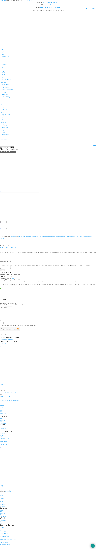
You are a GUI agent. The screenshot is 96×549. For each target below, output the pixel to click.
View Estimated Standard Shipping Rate (8, 247)
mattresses (62, 236)
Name (1, 320)
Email (1, 322)
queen (73, 236)
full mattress (36, 236)
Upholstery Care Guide (5, 544)
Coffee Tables (6, 96)
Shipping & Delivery (4, 438)
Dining (2, 71)
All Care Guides (3, 446)
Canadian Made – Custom (7, 86)
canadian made (21, 236)
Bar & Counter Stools (6, 79)
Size (1, 266)
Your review (3, 317)
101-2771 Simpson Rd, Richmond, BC (51, 2)
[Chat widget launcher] (93, 546)
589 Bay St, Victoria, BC (50, 4)
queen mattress (79, 236)
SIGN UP (94, 8)
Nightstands (4, 64)
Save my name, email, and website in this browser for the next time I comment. (19, 325)
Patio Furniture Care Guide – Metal (7, 541)
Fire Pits (3, 117)
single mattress (86, 236)
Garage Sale (3, 124)
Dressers (4, 66)
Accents (2, 49)
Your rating (2, 307)
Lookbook (2, 503)
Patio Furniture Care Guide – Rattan (8, 539)
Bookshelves (4, 106)
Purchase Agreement (4, 440)
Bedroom (3, 61)
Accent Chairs (5, 92)
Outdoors (2, 500)
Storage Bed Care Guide (5, 545)
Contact (94, 145)
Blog (1, 418)
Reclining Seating (5, 87)
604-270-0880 (3, 0)
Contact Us (2, 420)
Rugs (3, 51)
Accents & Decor (5, 125)
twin (91, 236)
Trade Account (4, 139)
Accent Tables (5, 94)
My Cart (1, 435)
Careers (1, 421)
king (40, 236)
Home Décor (4, 57)
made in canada (51, 236)
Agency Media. (8, 491)
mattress (58, 236)
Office (2, 104)
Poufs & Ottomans (6, 101)
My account (89, 8)
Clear (12, 266)
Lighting (3, 52)
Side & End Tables (7, 97)
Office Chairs (4, 109)
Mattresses (4, 67)
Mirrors (3, 54)
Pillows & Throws (5, 56)
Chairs (3, 74)
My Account (2, 433)
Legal (1, 430)
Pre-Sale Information (4, 443)
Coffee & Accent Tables (7, 130)
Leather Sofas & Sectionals (7, 89)
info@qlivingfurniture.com (29, 0)
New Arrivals (3, 122)
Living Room (3, 82)
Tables (3, 72)
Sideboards (4, 77)
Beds (3, 62)
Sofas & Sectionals (6, 84)
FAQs (1, 436)
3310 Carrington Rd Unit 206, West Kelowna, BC (50, 7)
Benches (4, 76)
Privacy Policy (3, 427)
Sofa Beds (4, 91)
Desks (3, 107)
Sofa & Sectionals (4, 497)
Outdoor (3, 112)
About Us (2, 510)
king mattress (45, 236)
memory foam (69, 236)
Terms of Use (3, 428)
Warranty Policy (3, 441)
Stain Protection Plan (4, 444)
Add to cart (3, 270)
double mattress (29, 236)
